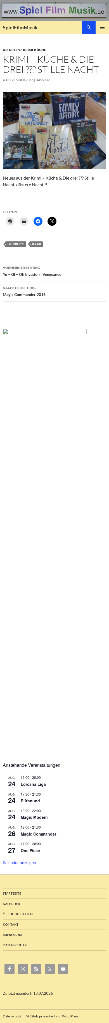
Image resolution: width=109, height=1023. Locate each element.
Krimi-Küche (34, 50)
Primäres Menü (102, 27)
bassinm (43, 80)
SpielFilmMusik (20, 27)
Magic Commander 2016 (24, 291)
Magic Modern (34, 817)
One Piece (30, 850)
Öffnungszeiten (18, 914)
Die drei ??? (12, 50)
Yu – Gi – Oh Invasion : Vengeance (32, 271)
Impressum (12, 935)
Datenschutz (15, 945)
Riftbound (30, 800)
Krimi (36, 244)
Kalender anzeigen (19, 862)
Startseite (12, 893)
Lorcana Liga (33, 784)
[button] (54, 130)
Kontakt (10, 924)
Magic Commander (38, 834)
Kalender (11, 904)
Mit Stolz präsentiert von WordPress (52, 1016)
